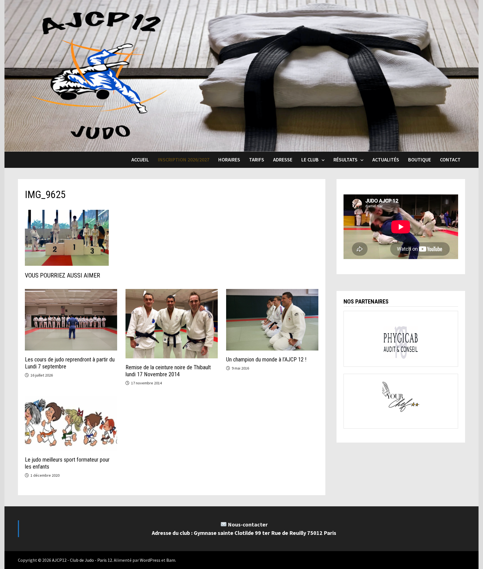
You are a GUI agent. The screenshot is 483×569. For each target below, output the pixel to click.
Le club (310, 159)
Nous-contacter (248, 524)
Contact (450, 159)
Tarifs (256, 159)
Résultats (345, 159)
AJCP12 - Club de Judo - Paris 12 (82, 560)
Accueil (140, 159)
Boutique (419, 159)
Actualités (385, 159)
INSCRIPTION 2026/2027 (183, 159)
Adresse (282, 159)
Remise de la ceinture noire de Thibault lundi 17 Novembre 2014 (168, 371)
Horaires (229, 159)
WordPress (150, 560)
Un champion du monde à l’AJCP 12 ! (266, 359)
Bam (170, 560)
